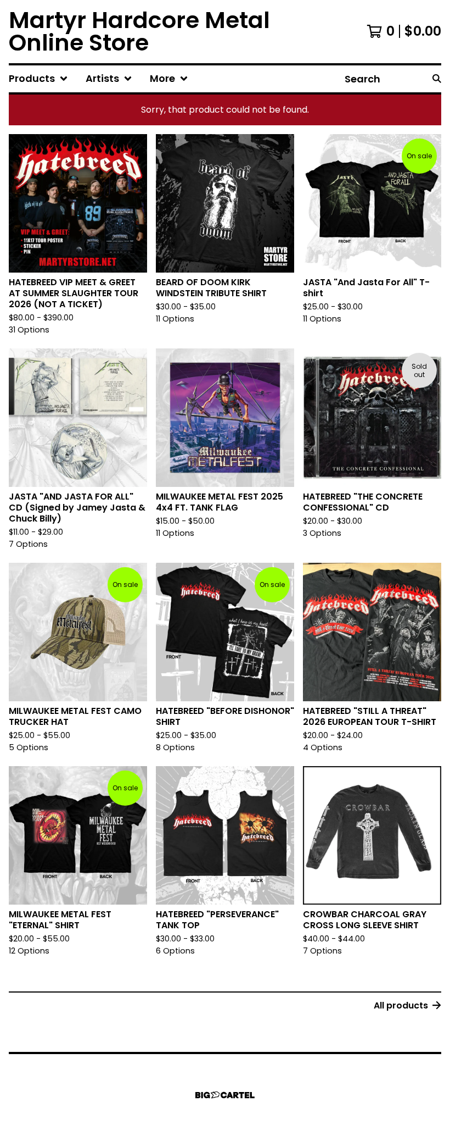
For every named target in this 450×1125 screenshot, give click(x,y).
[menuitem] (38, 78)
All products (401, 1005)
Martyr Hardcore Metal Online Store (139, 31)
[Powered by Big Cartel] (225, 1095)
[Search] (437, 78)
